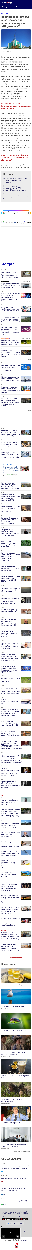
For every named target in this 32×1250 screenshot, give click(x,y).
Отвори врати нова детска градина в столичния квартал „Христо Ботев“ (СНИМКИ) (10, 947)
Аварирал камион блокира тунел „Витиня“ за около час (10, 568)
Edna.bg (9, 1213)
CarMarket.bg (6, 1212)
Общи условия (23, 1240)
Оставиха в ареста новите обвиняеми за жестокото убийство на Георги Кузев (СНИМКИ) (10, 935)
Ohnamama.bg (18, 1212)
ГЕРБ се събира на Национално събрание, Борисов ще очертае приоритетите (10, 669)
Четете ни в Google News (16, 1223)
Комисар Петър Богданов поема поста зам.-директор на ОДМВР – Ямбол (10, 579)
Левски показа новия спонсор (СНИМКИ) (14, 1201)
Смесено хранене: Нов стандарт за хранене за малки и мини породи (10, 342)
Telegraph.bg (25, 1213)
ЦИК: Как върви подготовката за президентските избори (10, 844)
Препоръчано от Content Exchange (21, 1151)
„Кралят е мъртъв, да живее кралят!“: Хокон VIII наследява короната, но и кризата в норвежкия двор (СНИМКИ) (11, 745)
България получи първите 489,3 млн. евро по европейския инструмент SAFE (10, 497)
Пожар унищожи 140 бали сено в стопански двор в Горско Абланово (10, 733)
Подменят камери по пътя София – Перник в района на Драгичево (10, 853)
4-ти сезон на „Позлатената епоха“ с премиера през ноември (14, 1053)
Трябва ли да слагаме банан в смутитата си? (15, 1077)
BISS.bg (12, 1212)
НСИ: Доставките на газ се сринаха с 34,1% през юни (10, 701)
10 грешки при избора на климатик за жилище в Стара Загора (14, 1145)
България (7, 264)
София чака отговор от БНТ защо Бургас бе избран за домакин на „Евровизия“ (10, 645)
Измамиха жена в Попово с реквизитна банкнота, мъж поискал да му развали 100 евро (10, 712)
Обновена (3, 795)
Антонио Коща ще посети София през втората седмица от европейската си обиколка (10, 368)
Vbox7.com (10, 1211)
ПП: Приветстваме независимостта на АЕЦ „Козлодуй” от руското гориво (14, 188)
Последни (5, 7)
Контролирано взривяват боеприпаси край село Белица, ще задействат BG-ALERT (10, 824)
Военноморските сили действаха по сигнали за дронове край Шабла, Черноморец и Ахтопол (10, 274)
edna (4, 1182)
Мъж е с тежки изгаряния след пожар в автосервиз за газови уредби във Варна (10, 922)
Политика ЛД (22, 1231)
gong (4, 1204)
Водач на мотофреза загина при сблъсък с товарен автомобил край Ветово (10, 389)
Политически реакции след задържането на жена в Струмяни (9, 444)
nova (4, 1172)
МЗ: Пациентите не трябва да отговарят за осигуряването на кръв (10, 309)
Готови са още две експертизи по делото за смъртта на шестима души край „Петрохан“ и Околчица (10, 556)
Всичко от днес (16, 957)
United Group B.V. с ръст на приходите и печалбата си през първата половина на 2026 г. (10, 297)
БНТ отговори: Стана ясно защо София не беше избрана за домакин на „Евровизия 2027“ (10, 330)
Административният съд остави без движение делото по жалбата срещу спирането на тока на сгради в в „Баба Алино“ (11, 758)
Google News (8, 222)
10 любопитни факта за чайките (12, 1006)
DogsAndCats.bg (23, 1211)
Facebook (18, 222)
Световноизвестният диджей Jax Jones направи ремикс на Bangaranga (9, 887)
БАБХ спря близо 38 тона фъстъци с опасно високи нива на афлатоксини (10, 509)
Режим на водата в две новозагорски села (9, 610)
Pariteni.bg (3, 1213)
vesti (4, 1194)
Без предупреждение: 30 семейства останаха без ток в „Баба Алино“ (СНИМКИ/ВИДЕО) (10, 600)
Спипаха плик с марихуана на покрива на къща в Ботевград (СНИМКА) (9, 544)
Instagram (28, 222)
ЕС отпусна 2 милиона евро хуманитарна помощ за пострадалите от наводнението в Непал (10, 402)
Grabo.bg (25, 1212)
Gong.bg (16, 1211)
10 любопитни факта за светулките (13, 1031)
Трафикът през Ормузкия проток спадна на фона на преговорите (10, 590)
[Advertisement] (16, 243)
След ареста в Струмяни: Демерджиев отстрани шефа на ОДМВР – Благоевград (10, 910)
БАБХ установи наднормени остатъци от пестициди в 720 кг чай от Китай (10, 353)
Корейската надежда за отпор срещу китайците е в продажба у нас (10, 285)
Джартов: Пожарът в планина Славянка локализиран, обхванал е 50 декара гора (10, 532)
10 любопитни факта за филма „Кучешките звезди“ (12, 1100)
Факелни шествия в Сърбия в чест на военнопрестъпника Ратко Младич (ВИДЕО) (9, 622)
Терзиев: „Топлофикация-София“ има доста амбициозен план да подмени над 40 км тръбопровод (10, 771)
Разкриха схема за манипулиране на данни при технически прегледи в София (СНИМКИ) (10, 657)
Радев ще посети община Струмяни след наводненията (10, 834)
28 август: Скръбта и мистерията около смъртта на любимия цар (13, 1189)
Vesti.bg (14, 1213)
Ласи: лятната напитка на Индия (12, 985)
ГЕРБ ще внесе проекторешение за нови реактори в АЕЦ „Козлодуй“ (15, 180)
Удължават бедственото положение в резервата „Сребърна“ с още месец (10, 319)
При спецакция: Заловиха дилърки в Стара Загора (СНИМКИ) (10, 723)
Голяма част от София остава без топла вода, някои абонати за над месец (10, 801)
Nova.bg (19, 1213)
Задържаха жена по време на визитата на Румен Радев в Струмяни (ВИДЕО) (10, 634)
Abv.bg (4, 1211)
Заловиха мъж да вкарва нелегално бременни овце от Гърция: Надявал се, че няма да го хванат (10, 690)
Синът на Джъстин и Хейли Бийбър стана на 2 (15, 1178)
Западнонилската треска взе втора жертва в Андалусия (10, 680)
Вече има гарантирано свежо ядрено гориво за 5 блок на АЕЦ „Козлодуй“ (15, 196)
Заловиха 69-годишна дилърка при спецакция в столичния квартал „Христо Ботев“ (10, 520)
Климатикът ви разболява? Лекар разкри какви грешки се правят (10, 864)
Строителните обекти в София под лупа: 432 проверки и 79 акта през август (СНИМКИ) (10, 433)
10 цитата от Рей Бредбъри (10, 1123)
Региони (19, 7)
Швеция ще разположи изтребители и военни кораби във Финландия (10, 378)
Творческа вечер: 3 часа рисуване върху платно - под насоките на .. (11, 471)
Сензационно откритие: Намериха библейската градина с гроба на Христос (10, 899)
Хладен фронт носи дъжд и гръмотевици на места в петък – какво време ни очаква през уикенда (10, 812)
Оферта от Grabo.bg (6, 464)
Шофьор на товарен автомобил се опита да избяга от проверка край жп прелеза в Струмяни (10, 454)
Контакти (27, 1227)
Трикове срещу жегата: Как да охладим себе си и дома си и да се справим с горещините (15, 1167)
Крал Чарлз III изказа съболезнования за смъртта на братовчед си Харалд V (10, 784)
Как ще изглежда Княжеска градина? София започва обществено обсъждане (10, 485)
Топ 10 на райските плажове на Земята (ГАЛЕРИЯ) (8, 874)
